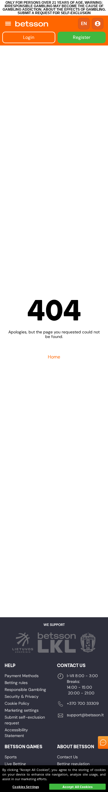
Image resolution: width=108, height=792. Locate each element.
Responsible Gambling (25, 689)
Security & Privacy (22, 696)
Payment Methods (22, 675)
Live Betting (15, 763)
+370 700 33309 (83, 703)
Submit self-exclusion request (25, 720)
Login (28, 37)
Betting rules (16, 682)
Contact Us (67, 756)
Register (81, 37)
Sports (11, 756)
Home (54, 357)
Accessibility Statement (16, 732)
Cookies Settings (25, 787)
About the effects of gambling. (74, 9)
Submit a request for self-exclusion (54, 13)
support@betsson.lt (85, 714)
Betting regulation (73, 763)
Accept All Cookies (77, 787)
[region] (54, 778)
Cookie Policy (17, 703)
